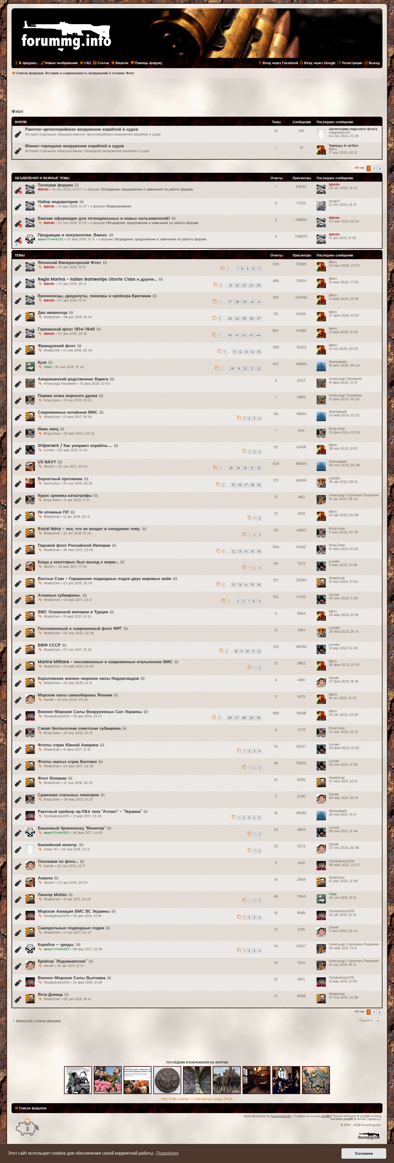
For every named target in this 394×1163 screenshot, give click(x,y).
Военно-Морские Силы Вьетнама (71, 978)
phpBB (325, 1116)
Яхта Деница (50, 995)
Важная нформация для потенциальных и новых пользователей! (104, 219)
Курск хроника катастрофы (65, 496)
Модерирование (118, 206)
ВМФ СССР (49, 645)
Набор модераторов (58, 202)
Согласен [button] (364, 1153)
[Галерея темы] (76, 185)
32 (259, 468)
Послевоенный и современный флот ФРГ (80, 629)
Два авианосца (52, 313)
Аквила (45, 878)
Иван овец (48, 429)
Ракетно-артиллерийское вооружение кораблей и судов (81, 129)
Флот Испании (52, 778)
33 (230, 318)
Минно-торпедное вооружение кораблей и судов (74, 146)
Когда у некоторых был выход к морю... (78, 562)
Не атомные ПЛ (53, 512)
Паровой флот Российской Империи (74, 546)
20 (245, 368)
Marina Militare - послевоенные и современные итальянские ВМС (105, 662)
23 (244, 285)
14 (252, 352)
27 (237, 718)
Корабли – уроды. (56, 945)
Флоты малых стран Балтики (67, 762)
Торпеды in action (343, 145)
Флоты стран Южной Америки (68, 745)
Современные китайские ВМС (68, 412)
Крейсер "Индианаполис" (62, 961)
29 (238, 468)
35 (244, 318)
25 (259, 285)
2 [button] (374, 168)
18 (232, 368)
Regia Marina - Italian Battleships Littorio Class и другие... (97, 279)
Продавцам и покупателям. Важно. (72, 235)
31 (252, 468)
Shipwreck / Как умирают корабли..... (75, 446)
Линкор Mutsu (52, 895)
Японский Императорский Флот (69, 263)
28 (231, 468)
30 (245, 468)
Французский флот (57, 346)
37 (230, 302)
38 (237, 302)
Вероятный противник (60, 479)
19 (238, 368)
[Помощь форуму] (27, 1126)
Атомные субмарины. (59, 595)
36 (252, 318)
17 (246, 485)
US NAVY (47, 462)
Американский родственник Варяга (73, 379)
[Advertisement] (197, 93)
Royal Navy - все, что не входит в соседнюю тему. (89, 529)
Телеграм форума (55, 185)
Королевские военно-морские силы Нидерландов (88, 679)
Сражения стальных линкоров (68, 795)
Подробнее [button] (167, 1153)
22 (237, 285)
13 (246, 352)
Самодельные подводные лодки (71, 928)
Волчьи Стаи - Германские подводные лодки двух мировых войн (104, 579)
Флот (17, 111)
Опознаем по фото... (58, 862)
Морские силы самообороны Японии (75, 695)
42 (244, 335)
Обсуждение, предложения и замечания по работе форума (147, 189)
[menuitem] (85, 63)
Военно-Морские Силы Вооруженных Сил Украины (90, 712)
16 (239, 485)
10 (253, 268)
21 (230, 285)
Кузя (42, 363)
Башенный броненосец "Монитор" (71, 828)
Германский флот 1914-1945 (66, 329)
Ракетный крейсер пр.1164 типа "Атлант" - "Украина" (90, 812)
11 (259, 268)
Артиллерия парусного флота (353, 129)
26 (230, 718)
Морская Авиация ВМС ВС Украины (74, 911)
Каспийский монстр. (57, 845)
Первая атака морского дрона (67, 396)
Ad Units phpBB (342, 1119)
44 (258, 335)
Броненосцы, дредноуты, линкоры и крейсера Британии (94, 296)
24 (251, 285)
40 (252, 302)
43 (251, 335)
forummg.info (281, 1116)
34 (237, 318)
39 (245, 302)
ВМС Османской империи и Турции (73, 612)
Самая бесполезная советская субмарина (79, 729)
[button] (379, 168)
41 (259, 302)
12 (240, 352)
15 (259, 352)
